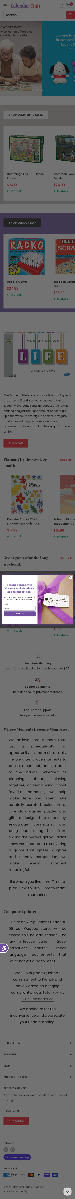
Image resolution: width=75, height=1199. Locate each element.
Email (6, 604)
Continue (20, 614)
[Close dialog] (70, 577)
